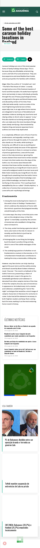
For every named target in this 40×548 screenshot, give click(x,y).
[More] (30, 59)
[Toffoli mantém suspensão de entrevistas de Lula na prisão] (20, 467)
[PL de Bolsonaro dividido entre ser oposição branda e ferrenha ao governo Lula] (20, 423)
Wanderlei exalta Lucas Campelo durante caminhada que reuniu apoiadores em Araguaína (19, 335)
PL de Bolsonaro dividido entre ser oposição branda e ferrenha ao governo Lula (19, 442)
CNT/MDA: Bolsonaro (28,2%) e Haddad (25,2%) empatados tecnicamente (18, 527)
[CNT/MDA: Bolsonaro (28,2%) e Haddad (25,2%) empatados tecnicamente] (20, 508)
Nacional (7, 43)
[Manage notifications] (4, 543)
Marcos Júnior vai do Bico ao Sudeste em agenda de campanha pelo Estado (20, 327)
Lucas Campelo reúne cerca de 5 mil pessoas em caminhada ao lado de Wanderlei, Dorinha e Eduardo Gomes (20, 351)
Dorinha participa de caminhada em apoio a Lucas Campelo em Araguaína (20, 342)
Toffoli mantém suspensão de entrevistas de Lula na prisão (17, 485)
